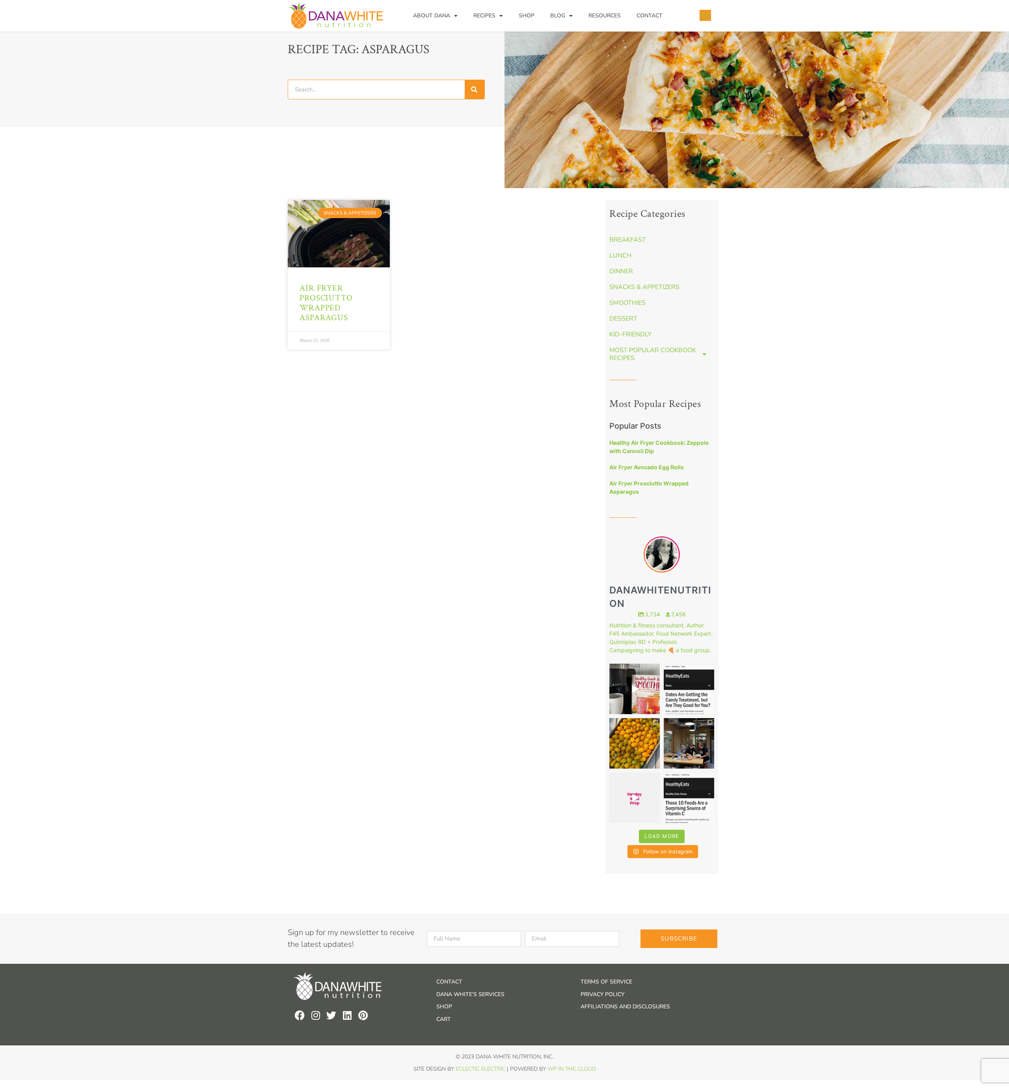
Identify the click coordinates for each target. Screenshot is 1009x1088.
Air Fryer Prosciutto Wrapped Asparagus (326, 303)
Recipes (484, 15)
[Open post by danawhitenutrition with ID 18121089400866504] (634, 743)
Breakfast (627, 239)
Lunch (620, 255)
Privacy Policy (602, 994)
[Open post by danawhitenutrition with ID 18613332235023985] (634, 798)
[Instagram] (315, 1015)
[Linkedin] (347, 1015)
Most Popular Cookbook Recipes (652, 354)
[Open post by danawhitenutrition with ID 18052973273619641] (689, 743)
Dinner (621, 271)
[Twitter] (331, 1015)
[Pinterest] (363, 1015)
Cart (443, 1019)
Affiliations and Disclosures (625, 1006)
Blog (557, 15)
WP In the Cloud (571, 1069)
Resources (604, 15)
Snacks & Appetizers (644, 287)
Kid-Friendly (630, 334)
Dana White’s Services (470, 994)
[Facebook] (300, 1015)
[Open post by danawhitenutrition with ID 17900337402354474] (689, 689)
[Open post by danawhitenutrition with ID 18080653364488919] (689, 798)
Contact (650, 15)
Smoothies (627, 303)
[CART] (705, 15)
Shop (526, 15)
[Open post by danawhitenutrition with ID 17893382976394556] (634, 689)
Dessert (623, 318)
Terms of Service (606, 981)
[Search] (474, 89)
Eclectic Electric (480, 1069)
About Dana (431, 15)
